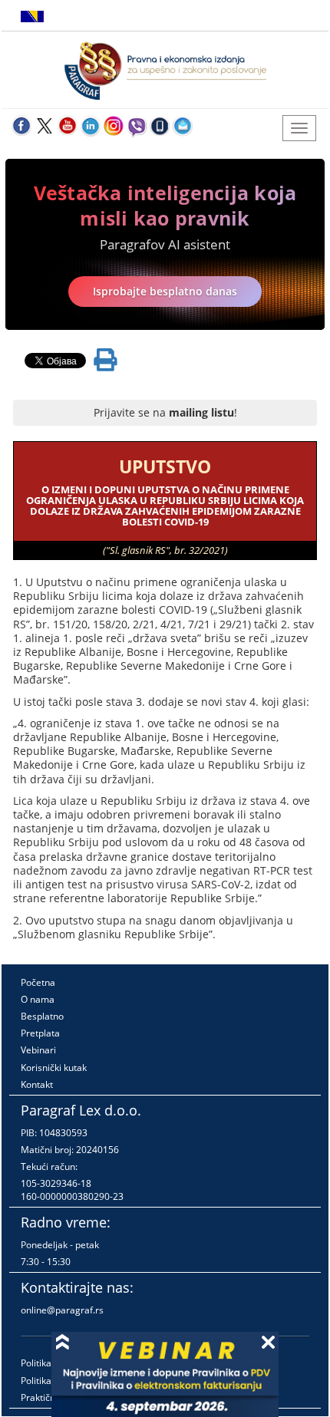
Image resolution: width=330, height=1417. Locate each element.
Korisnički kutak (54, 1067)
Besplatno (42, 1016)
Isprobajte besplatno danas (165, 291)
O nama (37, 999)
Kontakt (37, 1084)
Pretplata (40, 1033)
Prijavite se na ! (165, 412)
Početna (38, 982)
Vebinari (38, 1049)
